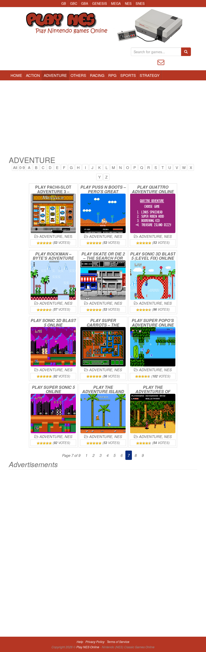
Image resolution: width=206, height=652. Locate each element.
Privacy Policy (95, 641)
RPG (112, 75)
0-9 (22, 167)
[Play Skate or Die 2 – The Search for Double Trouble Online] (103, 280)
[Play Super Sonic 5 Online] (53, 413)
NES (128, 3)
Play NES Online (88, 647)
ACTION (33, 75)
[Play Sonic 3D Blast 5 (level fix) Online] (153, 280)
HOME (16, 75)
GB (63, 3)
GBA (84, 3)
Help (80, 641)
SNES (140, 3)
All (15, 167)
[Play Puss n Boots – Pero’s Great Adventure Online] (103, 213)
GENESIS (99, 3)
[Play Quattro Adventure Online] (153, 213)
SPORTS (128, 75)
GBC (73, 3)
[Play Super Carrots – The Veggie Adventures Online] (103, 346)
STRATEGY (150, 75)
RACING (97, 75)
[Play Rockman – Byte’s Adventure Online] (53, 280)
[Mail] (161, 62)
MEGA (116, 3)
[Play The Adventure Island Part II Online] (103, 413)
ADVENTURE (55, 75)
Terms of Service (118, 641)
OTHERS (78, 75)
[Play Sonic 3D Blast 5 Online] (53, 346)
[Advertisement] (103, 118)
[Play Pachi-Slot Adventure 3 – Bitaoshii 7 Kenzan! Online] (53, 213)
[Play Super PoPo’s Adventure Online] (153, 346)
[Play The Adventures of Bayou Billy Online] (153, 413)
